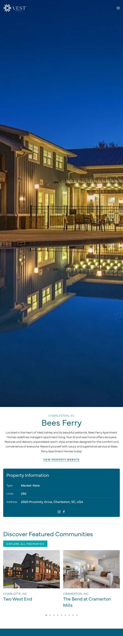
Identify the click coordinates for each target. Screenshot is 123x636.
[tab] (46, 615)
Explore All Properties (25, 543)
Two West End (17, 599)
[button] (118, 8)
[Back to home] (15, 8)
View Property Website (61, 459)
